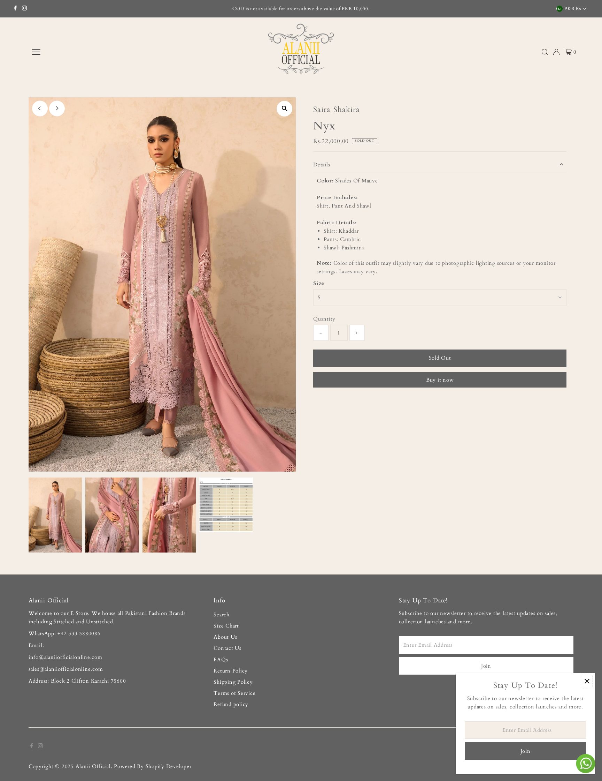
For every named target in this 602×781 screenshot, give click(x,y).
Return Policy (231, 670)
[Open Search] (545, 52)
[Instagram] (24, 8)
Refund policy (231, 704)
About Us (225, 636)
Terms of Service (234, 693)
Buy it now (440, 379)
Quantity (324, 318)
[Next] (57, 108)
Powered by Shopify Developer (152, 766)
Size (318, 283)
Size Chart (226, 625)
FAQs (221, 659)
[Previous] (40, 108)
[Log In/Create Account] (556, 52)
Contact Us (227, 648)
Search (222, 614)
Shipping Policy (233, 681)
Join (486, 665)
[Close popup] (587, 681)
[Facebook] (15, 8)
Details (321, 164)
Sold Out (440, 357)
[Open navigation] (93, 52)
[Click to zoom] (284, 109)
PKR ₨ (572, 9)
